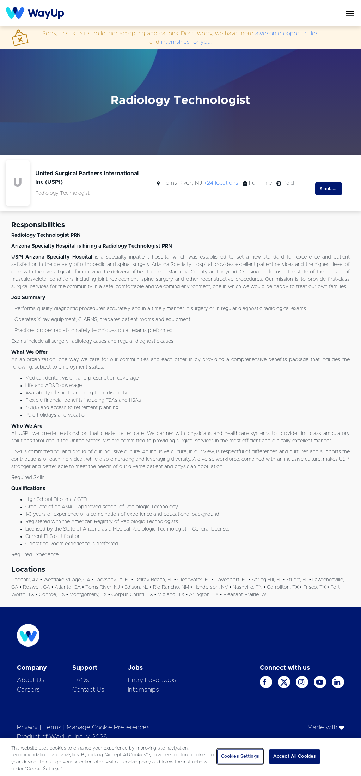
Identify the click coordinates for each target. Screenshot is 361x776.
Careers (28, 690)
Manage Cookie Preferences (108, 728)
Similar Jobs (331, 189)
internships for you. (186, 42)
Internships (143, 690)
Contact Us (88, 690)
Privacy (27, 728)
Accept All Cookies (294, 756)
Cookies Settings (240, 756)
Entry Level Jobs (152, 680)
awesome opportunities (286, 33)
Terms (52, 728)
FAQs (80, 680)
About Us (30, 680)
